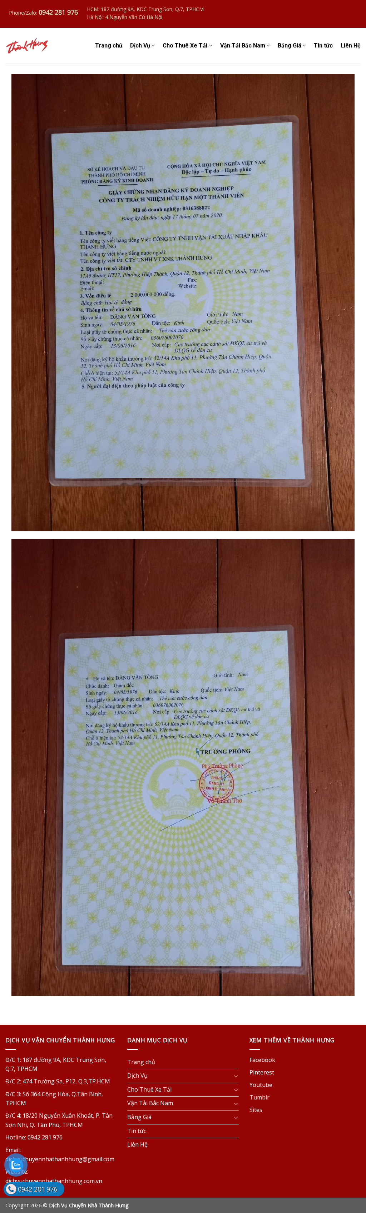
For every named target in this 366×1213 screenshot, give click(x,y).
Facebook (262, 1060)
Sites (255, 1110)
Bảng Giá (289, 45)
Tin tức (323, 45)
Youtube (260, 1085)
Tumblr (259, 1097)
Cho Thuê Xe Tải (185, 45)
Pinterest (261, 1072)
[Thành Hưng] (27, 45)
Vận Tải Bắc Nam (242, 45)
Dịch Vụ (140, 45)
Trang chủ (108, 45)
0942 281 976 (37, 1189)
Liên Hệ (351, 45)
